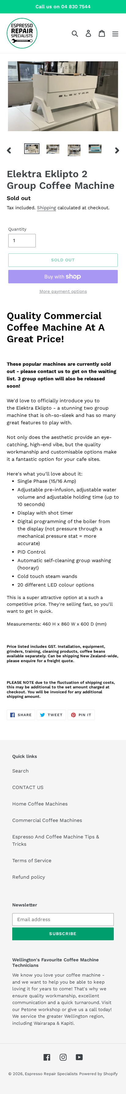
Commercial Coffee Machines (47, 820)
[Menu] (115, 33)
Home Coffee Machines (40, 804)
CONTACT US (27, 787)
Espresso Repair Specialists (51, 1073)
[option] (32, 150)
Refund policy (28, 877)
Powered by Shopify (98, 1073)
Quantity (17, 229)
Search (20, 771)
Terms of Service (31, 860)
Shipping (46, 207)
